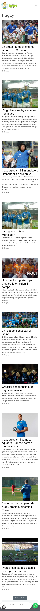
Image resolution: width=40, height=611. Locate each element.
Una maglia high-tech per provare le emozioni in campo (17, 284)
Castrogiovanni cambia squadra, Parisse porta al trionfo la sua (17, 443)
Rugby (6, 71)
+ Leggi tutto (20, 597)
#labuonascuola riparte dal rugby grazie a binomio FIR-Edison (19, 507)
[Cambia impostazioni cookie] (4, 607)
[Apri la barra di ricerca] (29, 5)
